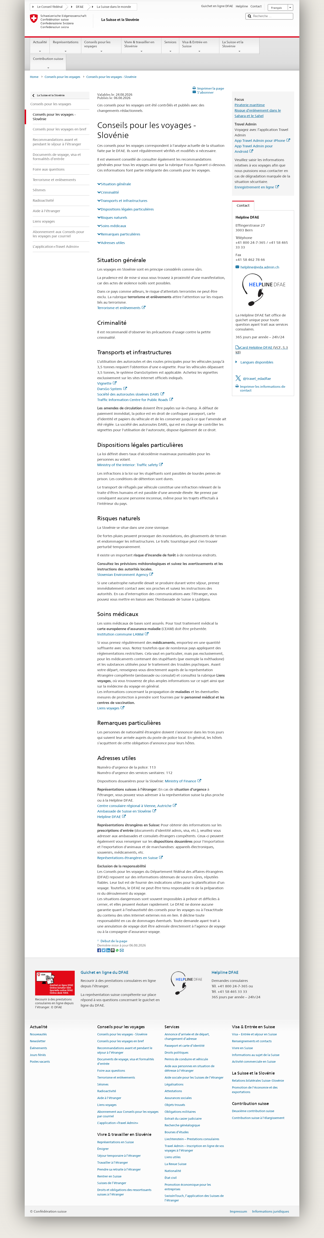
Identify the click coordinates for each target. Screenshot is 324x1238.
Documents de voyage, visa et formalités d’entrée (125, 1062)
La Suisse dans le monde (114, 7)
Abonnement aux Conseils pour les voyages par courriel (127, 1114)
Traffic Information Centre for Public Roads (132, 399)
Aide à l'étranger (109, 1098)
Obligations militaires (180, 1112)
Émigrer (103, 1149)
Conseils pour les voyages (97, 44)
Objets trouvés (175, 1105)
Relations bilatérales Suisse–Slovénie (258, 1081)
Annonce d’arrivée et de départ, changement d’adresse (187, 1036)
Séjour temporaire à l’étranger (119, 1155)
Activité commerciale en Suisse (254, 1062)
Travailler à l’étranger (112, 1162)
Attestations (173, 1091)
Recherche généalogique (182, 1125)
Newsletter (38, 1041)
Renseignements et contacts (252, 1041)
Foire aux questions (111, 1070)
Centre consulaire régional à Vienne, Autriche (134, 805)
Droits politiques (176, 1052)
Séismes (102, 1084)
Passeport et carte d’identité (184, 1045)
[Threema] (113, 950)
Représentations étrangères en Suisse (127, 858)
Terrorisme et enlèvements (118, 308)
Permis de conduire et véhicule (186, 1059)
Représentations (66, 42)
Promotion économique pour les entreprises (188, 1187)
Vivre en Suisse (242, 1048)
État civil (171, 1178)
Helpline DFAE (109, 816)
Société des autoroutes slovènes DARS (128, 394)
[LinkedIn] (108, 950)
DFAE (79, 7)
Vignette (104, 383)
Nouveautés (38, 1034)
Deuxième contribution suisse (253, 1111)
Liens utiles (173, 1157)
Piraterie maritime (250, 105)
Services (170, 42)
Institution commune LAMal (120, 634)
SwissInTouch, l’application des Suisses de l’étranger (194, 1198)
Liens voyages (108, 708)
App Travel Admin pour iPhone (260, 140)
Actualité (40, 42)
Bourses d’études (177, 1132)
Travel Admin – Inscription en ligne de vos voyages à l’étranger (194, 1148)
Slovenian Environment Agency (122, 574)
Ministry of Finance (180, 781)
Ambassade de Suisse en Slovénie (124, 811)
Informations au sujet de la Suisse (255, 1055)
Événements (38, 1048)
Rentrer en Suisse (109, 1176)
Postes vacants (40, 1062)
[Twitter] (104, 950)
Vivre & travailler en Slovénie (139, 44)
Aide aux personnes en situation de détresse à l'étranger (189, 1068)
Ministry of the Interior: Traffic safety (127, 465)
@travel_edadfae (257, 378)
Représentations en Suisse (115, 1142)
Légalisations (174, 1084)
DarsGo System (109, 389)
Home (34, 77)
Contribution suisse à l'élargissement (258, 1118)
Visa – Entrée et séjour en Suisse (254, 1034)
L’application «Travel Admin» (117, 1123)
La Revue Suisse (175, 1164)
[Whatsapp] (117, 950)
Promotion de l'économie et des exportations (255, 1090)
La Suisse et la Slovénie (232, 44)
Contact (241, 205)
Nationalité (173, 1171)
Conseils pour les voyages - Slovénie (122, 1034)
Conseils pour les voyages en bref (120, 1041)
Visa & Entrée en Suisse (194, 44)
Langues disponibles (256, 362)
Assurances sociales (178, 1098)
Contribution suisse (48, 59)
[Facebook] (99, 950)
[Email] (122, 950)
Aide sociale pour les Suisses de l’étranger (194, 1077)
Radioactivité (106, 1091)
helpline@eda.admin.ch (260, 267)
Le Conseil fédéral (50, 7)
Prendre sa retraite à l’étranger (119, 1169)
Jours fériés (38, 1055)
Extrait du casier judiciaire (183, 1118)
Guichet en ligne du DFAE (105, 972)
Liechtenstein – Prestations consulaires (192, 1139)
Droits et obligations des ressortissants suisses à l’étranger (124, 1192)
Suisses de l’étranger (111, 1183)
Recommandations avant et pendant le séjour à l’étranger (124, 1050)
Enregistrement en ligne (254, 187)
